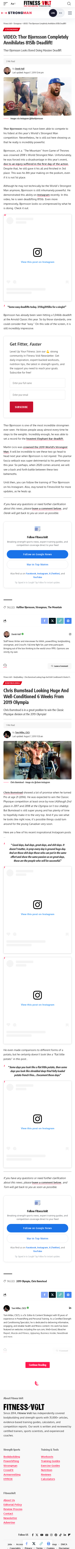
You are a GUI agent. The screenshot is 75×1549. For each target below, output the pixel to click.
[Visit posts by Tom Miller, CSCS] (6, 1308)
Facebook (31, 573)
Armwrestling (11, 1474)
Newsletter (10, 1518)
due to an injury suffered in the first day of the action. (36, 164)
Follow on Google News (37, 554)
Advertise (9, 1522)
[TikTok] (60, 1535)
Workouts (47, 1456)
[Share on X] (34, 1543)
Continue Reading (37, 1364)
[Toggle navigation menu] (70, 13)
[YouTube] (41, 1535)
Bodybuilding (12, 683)
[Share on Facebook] (26, 1543)
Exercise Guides (50, 1465)
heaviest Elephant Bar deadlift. (45, 438)
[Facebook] (32, 1535)
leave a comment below (46, 508)
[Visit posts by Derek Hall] (6, 634)
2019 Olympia (23, 1281)
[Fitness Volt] (37, 3)
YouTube (37, 577)
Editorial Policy (12, 1504)
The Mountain (55, 607)
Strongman (11, 29)
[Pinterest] (56, 1535)
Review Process (12, 1509)
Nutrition (46, 1470)
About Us (9, 1500)
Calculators (48, 1479)
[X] (37, 1535)
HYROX (8, 1479)
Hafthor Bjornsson (25, 607)
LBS (53, 13)
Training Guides (50, 1461)
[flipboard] (69, 1535)
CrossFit (8, 1470)
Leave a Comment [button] (61, 666)
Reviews (46, 1474)
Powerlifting (11, 1461)
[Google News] (46, 1535)
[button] (6, 3)
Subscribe (21, 407)
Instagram (43, 194)
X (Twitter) (54, 573)
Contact (8, 1513)
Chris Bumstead (13, 792)
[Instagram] (70, 634)
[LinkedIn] (70, 1308)
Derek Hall (19, 68)
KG (60, 13)
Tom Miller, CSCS (22, 732)
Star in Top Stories (37, 564)
